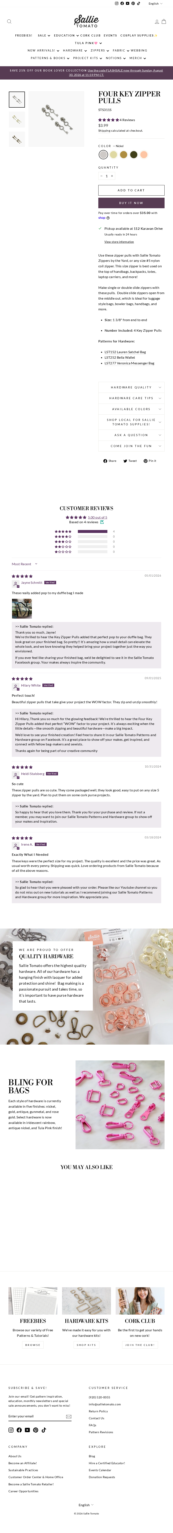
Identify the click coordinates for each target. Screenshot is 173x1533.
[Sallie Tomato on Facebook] (19, 1430)
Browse (33, 1344)
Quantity (108, 167)
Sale (42, 35)
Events (110, 35)
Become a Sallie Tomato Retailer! (31, 1484)
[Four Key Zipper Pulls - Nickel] (15, 1246)
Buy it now (131, 203)
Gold (113, 154)
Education (64, 35)
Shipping (104, 130)
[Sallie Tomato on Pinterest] (35, 1430)
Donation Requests (102, 1477)
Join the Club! (140, 1344)
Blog (92, 1456)
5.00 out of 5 (97, 517)
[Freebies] (32, 1301)
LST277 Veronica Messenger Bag (129, 363)
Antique (123, 154)
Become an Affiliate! (22, 1463)
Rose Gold (144, 154)
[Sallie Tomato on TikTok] (43, 1430)
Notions (114, 58)
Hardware (73, 50)
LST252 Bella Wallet (120, 357)
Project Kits (85, 58)
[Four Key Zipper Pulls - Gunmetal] (32, 1246)
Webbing (139, 50)
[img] (22, 576)
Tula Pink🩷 (86, 43)
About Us (14, 1456)
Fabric (119, 50)
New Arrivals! (41, 50)
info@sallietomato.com (105, 1404)
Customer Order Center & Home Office (35, 1477)
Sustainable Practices (23, 1470)
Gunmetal (134, 154)
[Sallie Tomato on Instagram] (11, 1430)
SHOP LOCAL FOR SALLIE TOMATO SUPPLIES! (131, 422)
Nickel (103, 154)
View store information (119, 241)
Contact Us (96, 1418)
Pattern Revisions (101, 1432)
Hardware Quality (131, 387)
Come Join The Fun (131, 446)
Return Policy (98, 1411)
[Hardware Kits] (86, 1301)
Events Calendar (100, 1470)
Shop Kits (86, 1344)
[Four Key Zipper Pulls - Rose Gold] (38, 1246)
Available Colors (131, 409)
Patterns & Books (48, 58)
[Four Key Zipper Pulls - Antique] (26, 1246)
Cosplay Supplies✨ (139, 35)
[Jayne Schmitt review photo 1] (22, 609)
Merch (136, 58)
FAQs (92, 1425)
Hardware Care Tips (131, 398)
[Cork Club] (140, 1301)
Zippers (98, 50)
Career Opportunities (23, 1491)
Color (110, 146)
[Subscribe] (69, 1416)
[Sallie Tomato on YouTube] (27, 1430)
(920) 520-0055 (99, 1397)
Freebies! (23, 35)
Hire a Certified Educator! (107, 1463)
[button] (109, 120)
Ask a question (131, 435)
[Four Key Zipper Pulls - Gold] (21, 1246)
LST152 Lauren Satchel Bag (125, 352)
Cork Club (90, 35)
